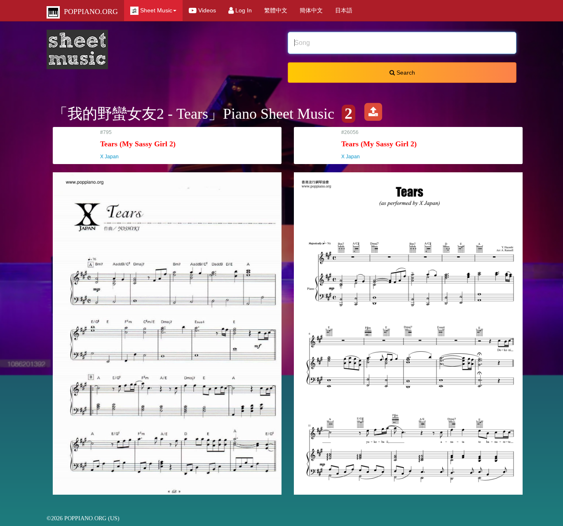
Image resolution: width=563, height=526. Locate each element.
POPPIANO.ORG (89, 11)
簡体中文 (311, 10)
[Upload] (373, 114)
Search (405, 72)
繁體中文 (275, 10)
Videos (206, 10)
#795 (138, 144)
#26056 (379, 144)
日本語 (343, 10)
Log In (243, 10)
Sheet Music (155, 10)
